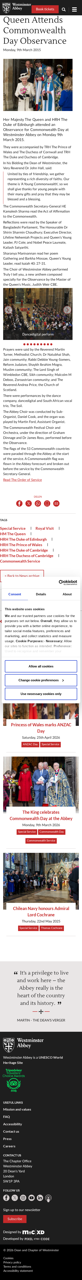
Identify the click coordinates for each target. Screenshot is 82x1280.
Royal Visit (45, 528)
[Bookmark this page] (47, 503)
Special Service (13, 528)
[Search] (65, 10)
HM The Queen (13, 533)
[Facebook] (6, 1198)
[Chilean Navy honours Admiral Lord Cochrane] (41, 881)
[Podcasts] (48, 1198)
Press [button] (7, 1139)
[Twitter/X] (15, 1198)
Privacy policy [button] (12, 1262)
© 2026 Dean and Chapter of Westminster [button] (31, 1250)
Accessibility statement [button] (18, 1270)
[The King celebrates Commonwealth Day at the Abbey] (41, 785)
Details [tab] (41, 594)
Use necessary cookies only (41, 694)
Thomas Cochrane (51, 928)
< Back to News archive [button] (22, 576)
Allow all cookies (41, 666)
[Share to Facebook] (19, 503)
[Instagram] (23, 1198)
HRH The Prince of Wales (21, 544)
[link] (33, 1232)
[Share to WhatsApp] (38, 503)
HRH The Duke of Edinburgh (23, 539)
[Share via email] (56, 503)
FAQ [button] (6, 1117)
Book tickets (45, 9)
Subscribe (15, 1219)
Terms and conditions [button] (17, 1266)
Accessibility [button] (12, 1124)
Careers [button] (9, 1146)
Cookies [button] (8, 1258)
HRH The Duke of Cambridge (24, 550)
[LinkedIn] (40, 1198)
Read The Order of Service (22, 480)
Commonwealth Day (52, 832)
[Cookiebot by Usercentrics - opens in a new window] (59, 582)
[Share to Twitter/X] (28, 503)
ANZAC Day (30, 744)
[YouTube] (31, 1198)
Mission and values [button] (17, 1109)
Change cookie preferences (39, 680)
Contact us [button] (11, 1131)
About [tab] (67, 594)
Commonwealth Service (20, 561)
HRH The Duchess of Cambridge (26, 555)
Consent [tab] (14, 594)
